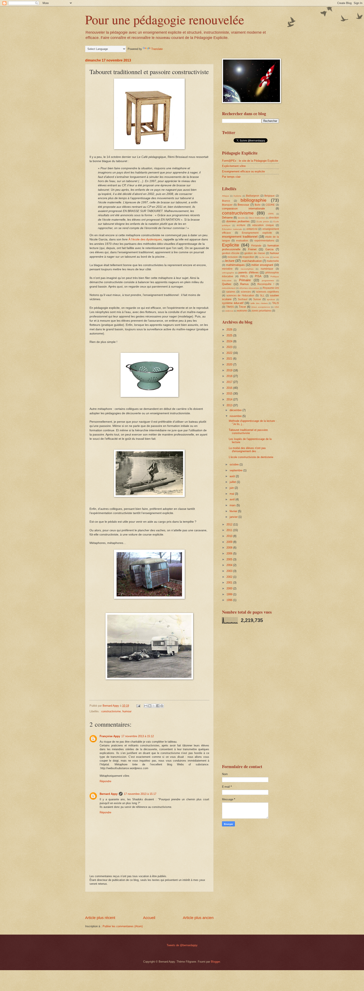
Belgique (269, 195)
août (233, 476)
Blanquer (227, 205)
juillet (233, 482)
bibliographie (253, 200)
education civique (263, 225)
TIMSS (230, 307)
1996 (229, 600)
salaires (230, 291)
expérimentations (264, 240)
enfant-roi (251, 229)
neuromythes (247, 269)
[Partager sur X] (154, 706)
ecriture (241, 225)
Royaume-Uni (271, 288)
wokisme (242, 310)
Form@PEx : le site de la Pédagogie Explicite (250, 160)
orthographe (228, 273)
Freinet (252, 249)
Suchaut (242, 299)
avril (233, 499)
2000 (229, 588)
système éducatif (233, 303)
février (234, 511)
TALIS (275, 303)
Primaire (245, 280)
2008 (229, 547)
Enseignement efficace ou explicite (243, 171)
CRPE (271, 214)
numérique (267, 269)
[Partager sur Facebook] (158, 706)
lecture (229, 260)
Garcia (269, 249)
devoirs (241, 218)
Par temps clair (231, 176)
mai (232, 493)
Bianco (226, 201)
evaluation (242, 240)
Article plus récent (100, 918)
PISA (258, 276)
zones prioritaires (261, 310)
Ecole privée (263, 221)
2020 (229, 364)
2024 (229, 341)
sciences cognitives (267, 291)
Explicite (230, 244)
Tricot (242, 306)
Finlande (256, 245)
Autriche (237, 196)
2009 (229, 541)
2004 (229, 565)
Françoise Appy (110, 736)
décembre (236, 410)
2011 (229, 530)
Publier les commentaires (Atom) (123, 926)
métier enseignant (262, 264)
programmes (268, 280)
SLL (262, 295)
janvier (234, 516)
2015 (229, 393)
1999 (229, 594)
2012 (229, 524)
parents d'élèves (248, 272)
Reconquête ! (265, 284)
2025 (229, 335)
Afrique (225, 196)
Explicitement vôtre (234, 166)
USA (276, 307)
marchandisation (252, 260)
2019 (229, 370)
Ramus (244, 284)
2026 (229, 329)
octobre (235, 464)
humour (126, 711)
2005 (229, 559)
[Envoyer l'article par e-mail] (138, 705)
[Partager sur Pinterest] (162, 706)
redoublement (229, 288)
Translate (157, 49)
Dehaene (227, 217)
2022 (229, 352)
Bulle (258, 205)
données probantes (238, 221)
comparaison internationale (243, 208)
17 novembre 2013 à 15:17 (140, 793)
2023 (229, 347)
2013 (229, 405)
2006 (229, 553)
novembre (236, 416)
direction (274, 217)
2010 (229, 536)
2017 (229, 382)
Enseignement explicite (257, 233)
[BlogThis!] (150, 706)
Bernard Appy (109, 793)
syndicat (271, 299)
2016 (229, 387)
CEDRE (270, 205)
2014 (229, 399)
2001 (229, 582)
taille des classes (259, 303)
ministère (227, 269)
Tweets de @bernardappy (182, 945)
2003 (229, 571)
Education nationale (232, 229)
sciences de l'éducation (240, 295)
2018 (229, 376)
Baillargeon (252, 195)
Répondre (105, 781)
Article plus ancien (198, 918)
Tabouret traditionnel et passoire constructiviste (248, 431)
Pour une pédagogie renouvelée (164, 19)
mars (233, 505)
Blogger (215, 961)
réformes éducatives (249, 288)
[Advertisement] (149, 903)
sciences (246, 291)
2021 (229, 358)
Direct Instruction (257, 218)
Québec (227, 284)
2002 (229, 576)
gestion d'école (231, 253)
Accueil (149, 918)
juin (232, 487)
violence (229, 311)
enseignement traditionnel (239, 236)
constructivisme (111, 711)
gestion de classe (254, 253)
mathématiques (235, 264)
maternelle (273, 261)
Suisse (257, 299)
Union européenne (260, 307)
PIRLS (244, 276)
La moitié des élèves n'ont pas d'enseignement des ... (247, 449)
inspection (248, 257)
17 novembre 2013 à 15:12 (137, 736)
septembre (236, 470)
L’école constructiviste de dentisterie (251, 457)
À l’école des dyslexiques (145, 239)
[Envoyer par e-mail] (146, 706)
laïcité (276, 257)
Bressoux (243, 204)
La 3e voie (264, 257)
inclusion (233, 257)
